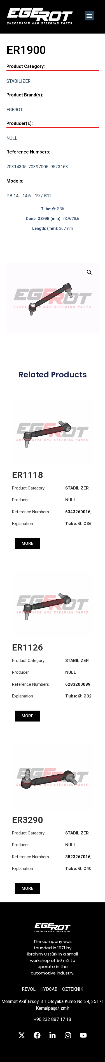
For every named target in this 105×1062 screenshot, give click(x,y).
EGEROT (14, 109)
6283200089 (77, 684)
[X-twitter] (22, 1035)
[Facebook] (37, 1035)
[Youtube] (83, 1035)
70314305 (16, 166)
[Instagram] (68, 1035)
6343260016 (77, 511)
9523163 (59, 166)
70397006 (38, 166)
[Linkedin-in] (53, 1035)
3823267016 (77, 856)
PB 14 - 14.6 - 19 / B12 (29, 195)
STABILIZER (18, 81)
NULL (11, 138)
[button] (89, 15)
